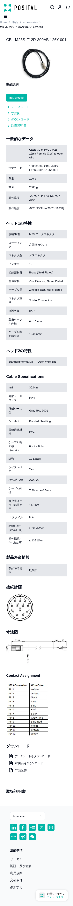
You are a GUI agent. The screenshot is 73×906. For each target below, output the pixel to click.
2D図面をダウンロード (29, 763)
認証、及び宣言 (21, 866)
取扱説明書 (18, 125)
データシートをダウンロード (32, 756)
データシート (20, 107)
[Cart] (67, 7)
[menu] (4, 15)
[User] (52, 7)
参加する (16, 887)
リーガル (16, 859)
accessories (30, 22)
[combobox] (27, 816)
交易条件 (16, 880)
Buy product (16, 97)
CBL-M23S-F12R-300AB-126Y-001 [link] (21, 27)
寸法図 (15, 113)
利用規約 (16, 873)
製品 (15, 22)
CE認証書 (21, 770)
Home (3, 22)
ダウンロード (20, 119)
